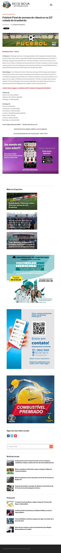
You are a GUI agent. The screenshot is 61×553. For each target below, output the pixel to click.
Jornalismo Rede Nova (18, 24)
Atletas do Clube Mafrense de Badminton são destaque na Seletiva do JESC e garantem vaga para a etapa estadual (20, 224)
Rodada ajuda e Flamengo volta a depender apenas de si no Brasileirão (21, 205)
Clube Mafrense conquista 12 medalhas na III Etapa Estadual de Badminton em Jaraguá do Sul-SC (22, 244)
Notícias (12, 14)
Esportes (5, 14)
